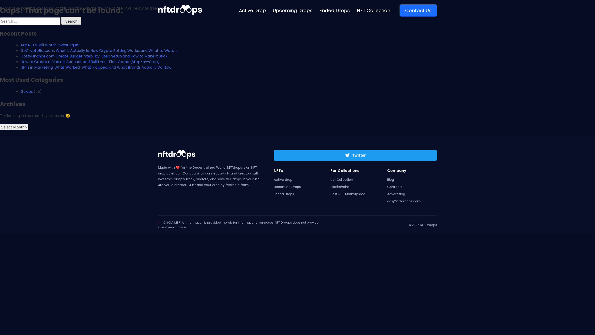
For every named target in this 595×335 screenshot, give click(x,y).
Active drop (283, 179)
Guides (26, 91)
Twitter (359, 155)
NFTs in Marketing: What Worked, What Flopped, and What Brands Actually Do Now (95, 67)
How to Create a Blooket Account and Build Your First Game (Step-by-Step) (90, 61)
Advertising (396, 194)
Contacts (395, 186)
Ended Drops (284, 194)
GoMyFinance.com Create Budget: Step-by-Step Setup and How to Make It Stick (94, 56)
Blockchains (340, 186)
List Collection (342, 179)
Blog (390, 179)
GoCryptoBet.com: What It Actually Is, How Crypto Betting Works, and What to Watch (98, 50)
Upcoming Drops (287, 186)
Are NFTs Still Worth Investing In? (50, 45)
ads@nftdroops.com (404, 201)
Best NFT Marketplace (348, 194)
